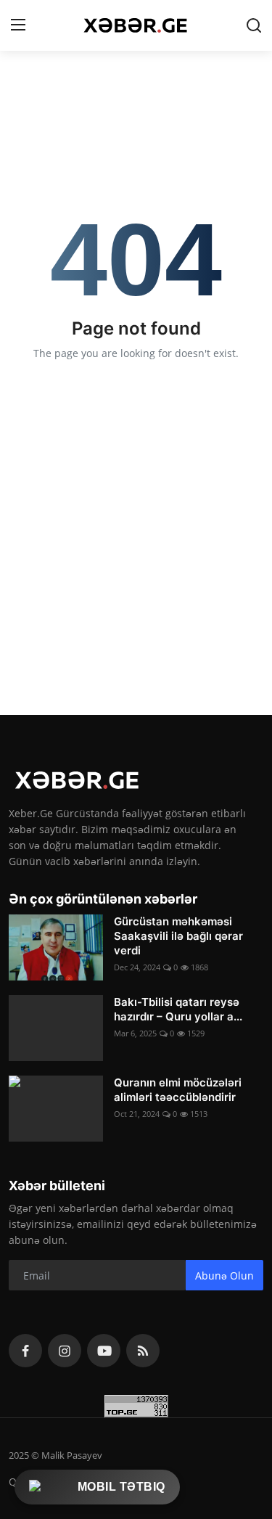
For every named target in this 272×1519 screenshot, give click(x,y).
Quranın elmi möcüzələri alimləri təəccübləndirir (178, 1090)
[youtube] (103, 1350)
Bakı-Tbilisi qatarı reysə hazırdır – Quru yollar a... (178, 1009)
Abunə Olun (224, 1275)
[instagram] (64, 1350)
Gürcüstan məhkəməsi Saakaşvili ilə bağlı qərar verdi (178, 935)
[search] (254, 25)
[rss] (143, 1350)
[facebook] (25, 1350)
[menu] (18, 25)
